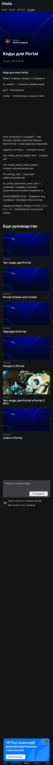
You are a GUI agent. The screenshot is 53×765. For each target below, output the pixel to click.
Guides (31, 9)
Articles (21, 9)
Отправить (39, 493)
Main (4, 9)
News (12, 9)
